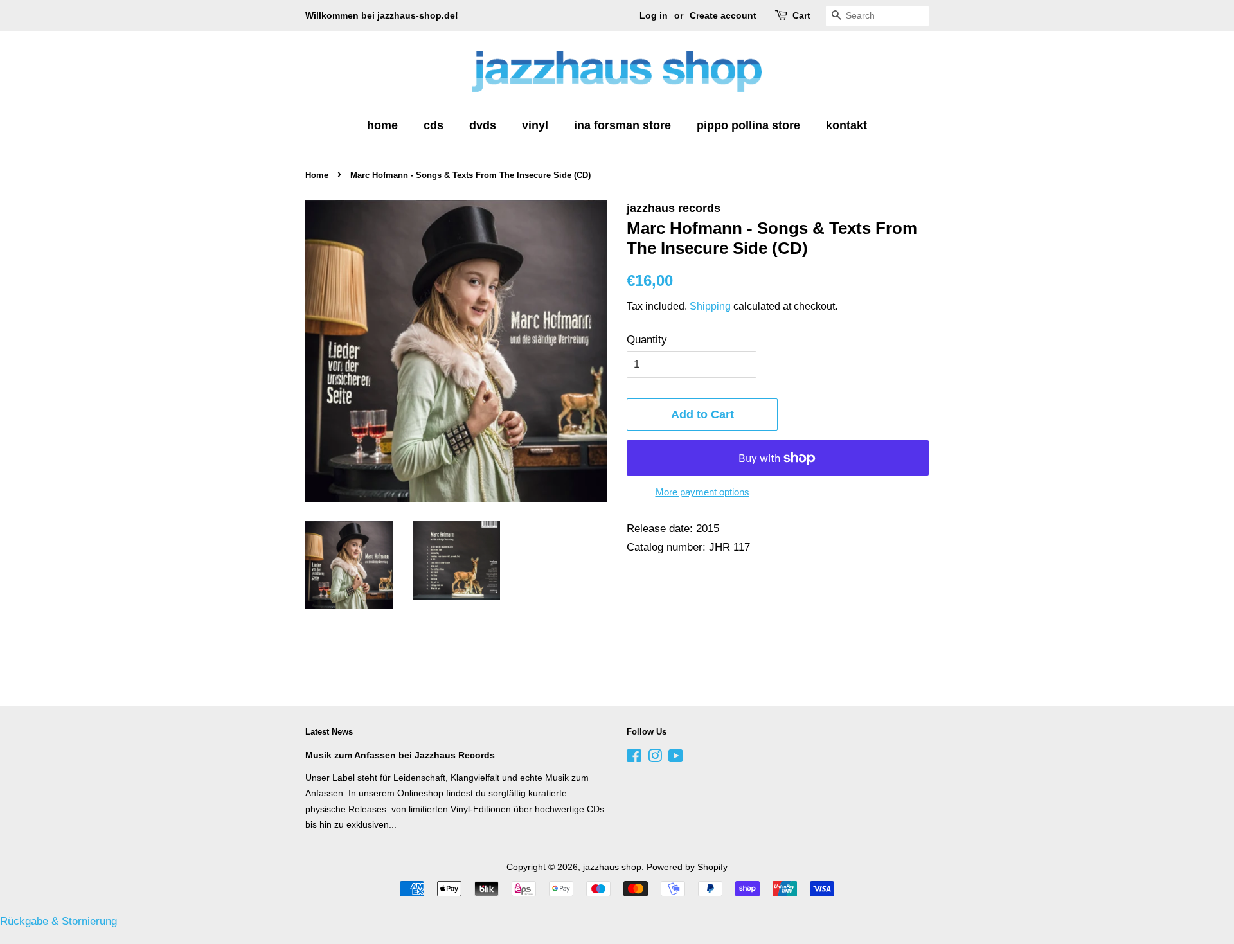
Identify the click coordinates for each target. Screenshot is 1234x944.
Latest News (329, 731)
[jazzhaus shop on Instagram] (655, 758)
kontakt (846, 125)
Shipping (710, 306)
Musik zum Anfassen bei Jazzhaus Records (400, 755)
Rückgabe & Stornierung (58, 921)
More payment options (702, 491)
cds (433, 125)
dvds (482, 125)
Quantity (647, 340)
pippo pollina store (748, 125)
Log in (653, 15)
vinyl (535, 125)
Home (316, 175)
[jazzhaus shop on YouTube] (675, 758)
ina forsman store (622, 125)
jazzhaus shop (612, 867)
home (382, 125)
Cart (801, 15)
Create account (723, 15)
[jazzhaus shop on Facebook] (634, 758)
